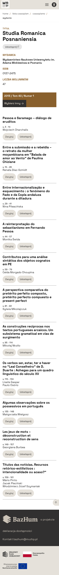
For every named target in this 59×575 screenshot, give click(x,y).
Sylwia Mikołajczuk (15, 309)
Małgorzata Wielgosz (16, 414)
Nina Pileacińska (13, 206)
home (5, 13)
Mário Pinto (10, 480)
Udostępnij (25, 136)
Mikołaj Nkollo (11, 345)
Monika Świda (11, 239)
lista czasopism (20, 13)
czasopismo (39, 13)
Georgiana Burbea (14, 447)
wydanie (7, 18)
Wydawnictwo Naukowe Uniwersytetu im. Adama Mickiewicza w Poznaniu (29, 61)
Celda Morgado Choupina (18, 272)
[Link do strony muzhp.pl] (5, 4)
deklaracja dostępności (17, 531)
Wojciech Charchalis (15, 129)
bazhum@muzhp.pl (25, 539)
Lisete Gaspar (11, 382)
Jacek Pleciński (12, 483)
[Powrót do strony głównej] (20, 519)
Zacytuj (9, 136)
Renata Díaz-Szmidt (15, 170)
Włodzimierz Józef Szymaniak (21, 486)
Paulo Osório (10, 385)
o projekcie (47, 519)
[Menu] (46, 4)
